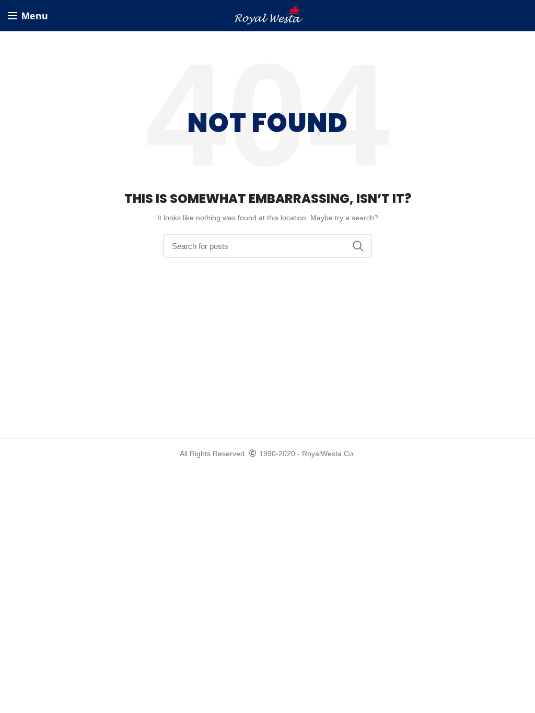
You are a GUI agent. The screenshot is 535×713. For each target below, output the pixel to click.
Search (358, 246)
